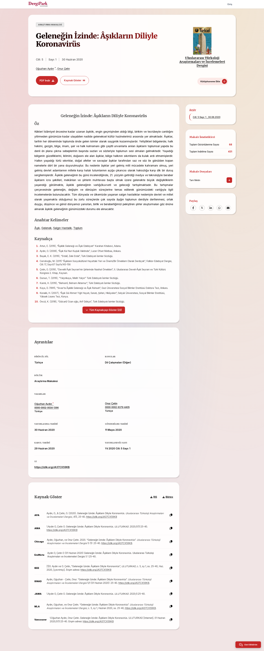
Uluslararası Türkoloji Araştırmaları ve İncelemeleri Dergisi (202, 61)
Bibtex (169, 497)
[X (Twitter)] (202, 207)
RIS (155, 497)
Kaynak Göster (72, 80)
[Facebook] (193, 207)
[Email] (228, 207)
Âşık (37, 228)
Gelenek (46, 228)
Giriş (229, 4)
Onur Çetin (63, 68)
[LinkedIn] (210, 207)
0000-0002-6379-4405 (117, 407)
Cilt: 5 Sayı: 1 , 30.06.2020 (206, 117)
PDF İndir (45, 80)
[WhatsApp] (219, 207)
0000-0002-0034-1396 (46, 407)
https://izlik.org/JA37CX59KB (52, 467)
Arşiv (192, 109)
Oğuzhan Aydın (45, 68)
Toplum (77, 228)
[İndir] (229, 180)
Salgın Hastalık (62, 228)
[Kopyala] (171, 515)
